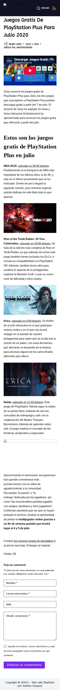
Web (8, 604)
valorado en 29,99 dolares (35, 243)
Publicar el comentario (24, 665)
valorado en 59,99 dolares (33, 166)
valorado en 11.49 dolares (27, 402)
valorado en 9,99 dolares (26, 321)
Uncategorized (24, 47)
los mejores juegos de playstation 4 (35, 541)
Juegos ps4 (9, 47)
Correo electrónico (18, 593)
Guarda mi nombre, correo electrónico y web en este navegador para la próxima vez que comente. (29, 651)
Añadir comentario (18, 615)
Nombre (12, 583)
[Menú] (54, 8)
